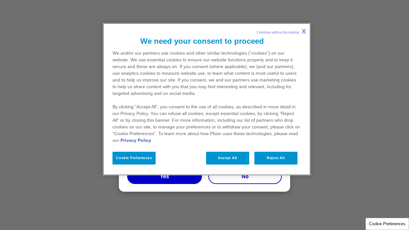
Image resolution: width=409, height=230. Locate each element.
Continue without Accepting (281, 31)
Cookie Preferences (387, 223)
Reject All (276, 158)
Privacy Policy (135, 140)
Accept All (227, 158)
